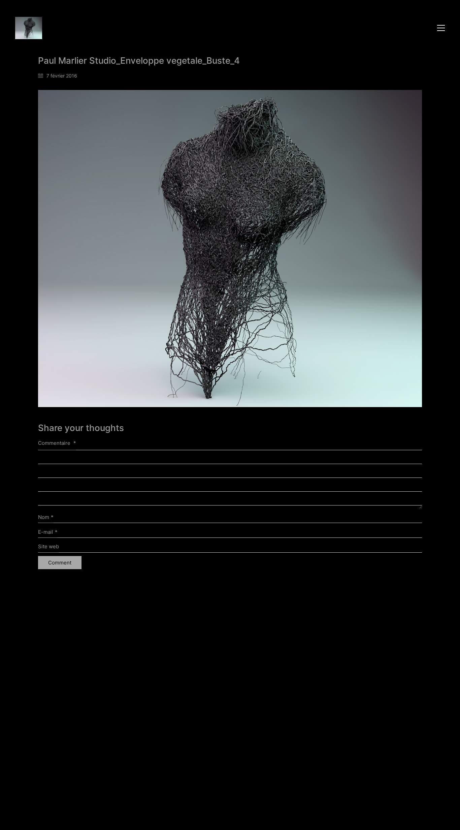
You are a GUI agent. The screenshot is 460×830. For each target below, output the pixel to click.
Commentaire (57, 443)
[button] (441, 28)
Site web (48, 546)
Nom (46, 517)
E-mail (48, 532)
